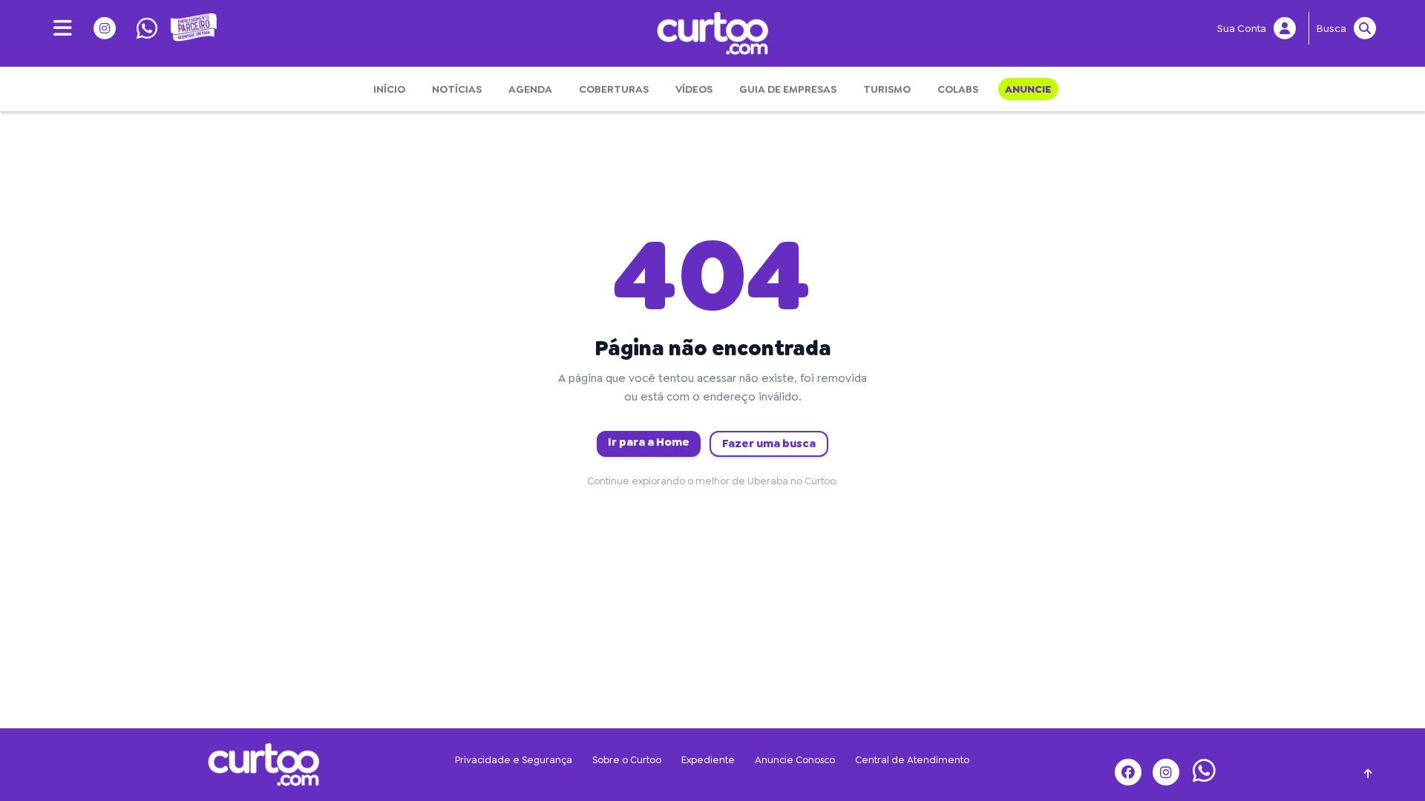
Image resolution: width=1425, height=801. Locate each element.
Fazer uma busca (769, 443)
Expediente (708, 760)
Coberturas (614, 89)
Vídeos (693, 89)
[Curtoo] (263, 762)
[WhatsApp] (142, 28)
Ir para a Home (648, 442)
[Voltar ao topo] (1368, 773)
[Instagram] (100, 28)
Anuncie (1028, 89)
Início (389, 89)
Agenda (530, 89)
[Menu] (57, 28)
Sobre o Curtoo (626, 760)
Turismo (887, 89)
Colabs (957, 89)
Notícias (457, 89)
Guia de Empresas (787, 89)
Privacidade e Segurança (513, 760)
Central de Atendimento (912, 760)
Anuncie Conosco (795, 760)
